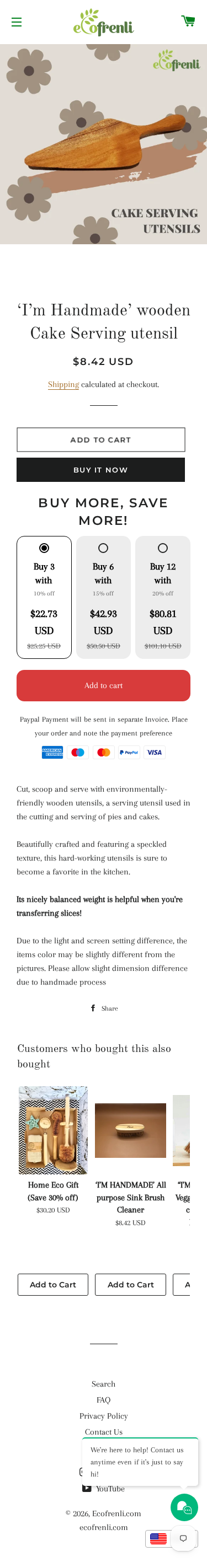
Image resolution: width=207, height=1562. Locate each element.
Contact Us (104, 1432)
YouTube (109, 1489)
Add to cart (103, 685)
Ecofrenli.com (116, 1513)
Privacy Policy (103, 1416)
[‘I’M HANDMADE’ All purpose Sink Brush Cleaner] (130, 1130)
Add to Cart (53, 1285)
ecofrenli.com (103, 1527)
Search (103, 1384)
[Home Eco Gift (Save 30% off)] (53, 1130)
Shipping (63, 384)
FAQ (103, 1400)
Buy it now (100, 469)
